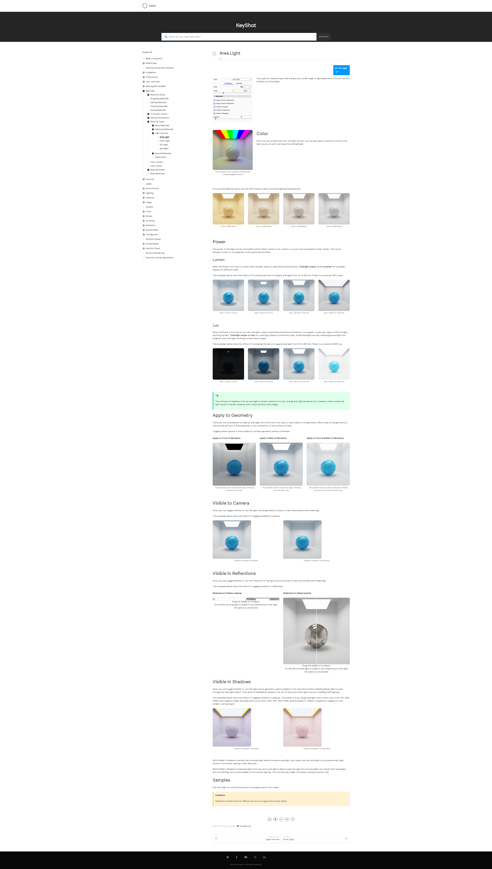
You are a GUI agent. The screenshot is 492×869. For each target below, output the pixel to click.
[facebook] (281, 819)
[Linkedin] (264, 858)
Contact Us (245, 826)
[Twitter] (227, 858)
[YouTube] (245, 858)
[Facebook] (237, 858)
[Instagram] (255, 858)
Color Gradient (230, 174)
